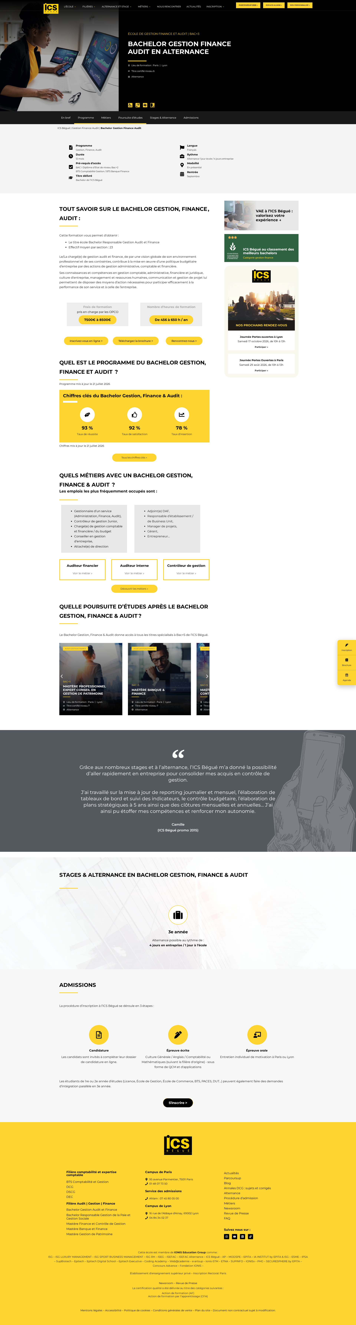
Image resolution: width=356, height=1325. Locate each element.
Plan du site (202, 1310)
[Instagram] (226, 1236)
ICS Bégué (63, 128)
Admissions (191, 117)
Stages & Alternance (163, 117)
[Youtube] (234, 1236)
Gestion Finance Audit (85, 128)
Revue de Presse (186, 1283)
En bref (65, 117)
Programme (86, 117)
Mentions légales (91, 1310)
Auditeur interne (134, 566)
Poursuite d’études (130, 117)
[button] (61, 676)
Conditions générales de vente (172, 1310)
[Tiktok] (250, 1236)
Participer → (261, 347)
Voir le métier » (82, 573)
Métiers (106, 117)
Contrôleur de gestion (186, 566)
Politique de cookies (137, 1310)
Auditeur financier (82, 566)
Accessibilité (113, 1310)
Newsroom (166, 1283)
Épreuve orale (257, 1050)
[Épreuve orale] (257, 1035)
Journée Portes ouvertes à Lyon (261, 337)
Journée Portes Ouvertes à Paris (261, 360)
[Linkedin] (242, 1236)
